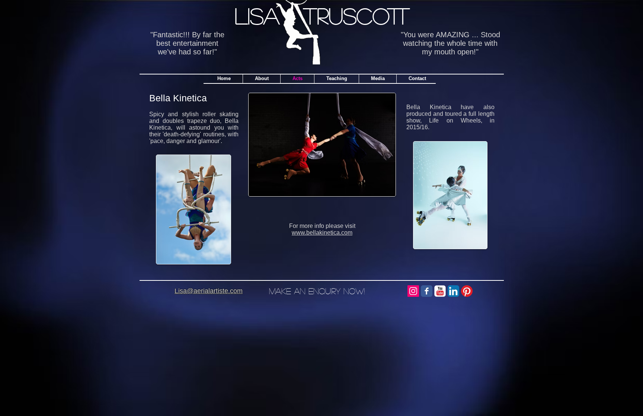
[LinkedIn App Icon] (453, 291)
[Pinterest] (467, 291)
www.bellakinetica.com (322, 232)
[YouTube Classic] (440, 291)
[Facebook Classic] (426, 291)
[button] (336, 78)
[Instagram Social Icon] (413, 291)
